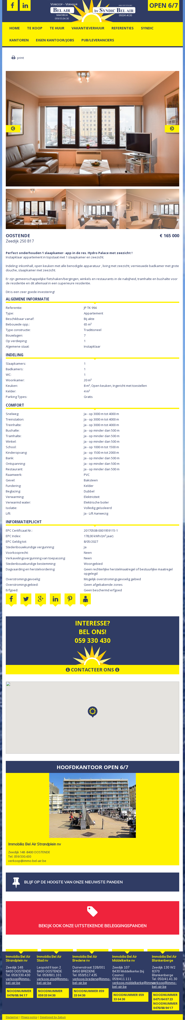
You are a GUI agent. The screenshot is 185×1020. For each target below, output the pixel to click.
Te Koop (34, 28)
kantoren (19, 40)
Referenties (123, 28)
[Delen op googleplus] (40, 598)
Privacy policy (29, 1017)
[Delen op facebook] (11, 598)
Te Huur (57, 28)
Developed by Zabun (53, 1017)
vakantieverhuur (88, 28)
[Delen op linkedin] (55, 598)
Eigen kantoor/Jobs (55, 40)
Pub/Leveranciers (97, 40)
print (20, 58)
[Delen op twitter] (25, 598)
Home (14, 28)
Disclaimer (12, 1017)
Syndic (147, 28)
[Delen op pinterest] (70, 598)
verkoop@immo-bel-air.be (27, 861)
